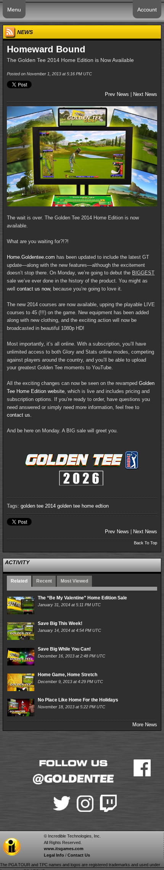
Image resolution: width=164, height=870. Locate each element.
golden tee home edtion (83, 506)
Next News (145, 94)
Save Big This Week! (60, 623)
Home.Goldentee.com (31, 257)
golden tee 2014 (38, 506)
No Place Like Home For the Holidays (78, 700)
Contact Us (79, 855)
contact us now (33, 289)
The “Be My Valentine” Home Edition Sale (82, 598)
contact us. (19, 415)
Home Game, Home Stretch (67, 674)
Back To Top (145, 543)
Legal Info (54, 855)
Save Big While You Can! (64, 649)
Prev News (117, 94)
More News (144, 724)
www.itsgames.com (64, 848)
